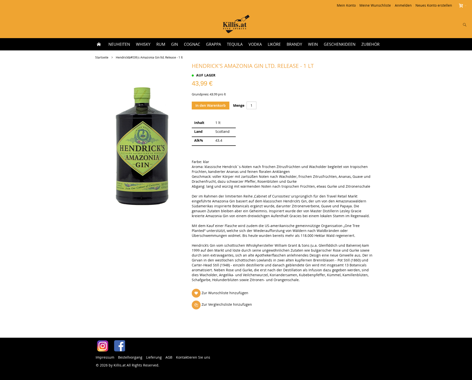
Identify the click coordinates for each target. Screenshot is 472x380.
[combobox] (432, 24)
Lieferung (154, 357)
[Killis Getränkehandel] (236, 24)
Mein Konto (346, 5)
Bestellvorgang (130, 357)
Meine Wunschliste (375, 5)
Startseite (101, 57)
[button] (221, 293)
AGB (168, 357)
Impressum (105, 357)
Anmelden (403, 5)
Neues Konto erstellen (433, 5)
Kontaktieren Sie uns (193, 357)
